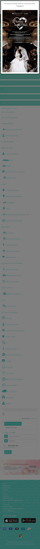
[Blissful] (11, 520)
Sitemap (5, 490)
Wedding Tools (7, 498)
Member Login (30, 3)
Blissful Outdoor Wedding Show (13, 500)
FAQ (4, 484)
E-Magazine (6, 486)
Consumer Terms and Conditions (13, 509)
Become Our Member (18, 3)
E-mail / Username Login (13, 423)
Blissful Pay (6, 488)
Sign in (7, 452)
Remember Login (13, 445)
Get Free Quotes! (6, 3)
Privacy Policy (7, 506)
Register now (33, 418)
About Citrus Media (9, 511)
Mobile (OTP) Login (11, 427)
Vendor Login (18, 1)
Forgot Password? (9, 447)
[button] (1, 18)
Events (5, 494)
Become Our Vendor (7, 1)
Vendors (5, 496)
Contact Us (6, 504)
